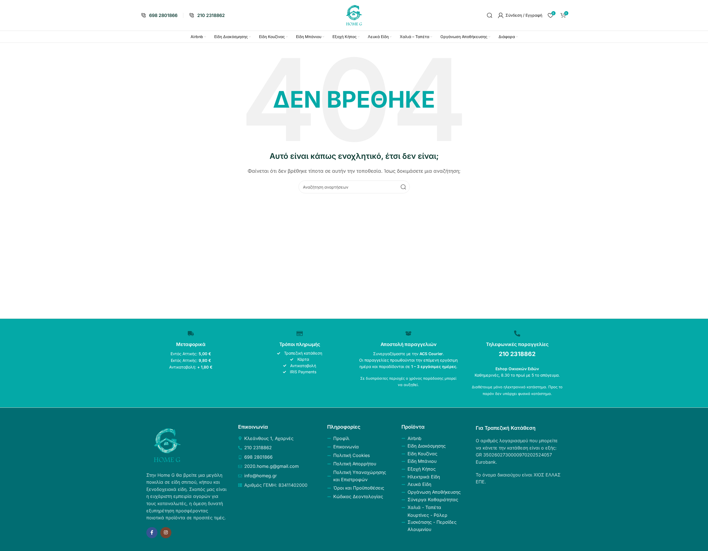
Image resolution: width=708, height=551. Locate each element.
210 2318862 (517, 353)
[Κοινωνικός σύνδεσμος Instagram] (165, 532)
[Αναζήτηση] (489, 15)
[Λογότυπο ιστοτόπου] (354, 15)
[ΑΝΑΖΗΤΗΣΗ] (403, 187)
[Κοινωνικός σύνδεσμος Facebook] (151, 532)
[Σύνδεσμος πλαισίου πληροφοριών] (159, 15)
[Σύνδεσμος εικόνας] (167, 445)
